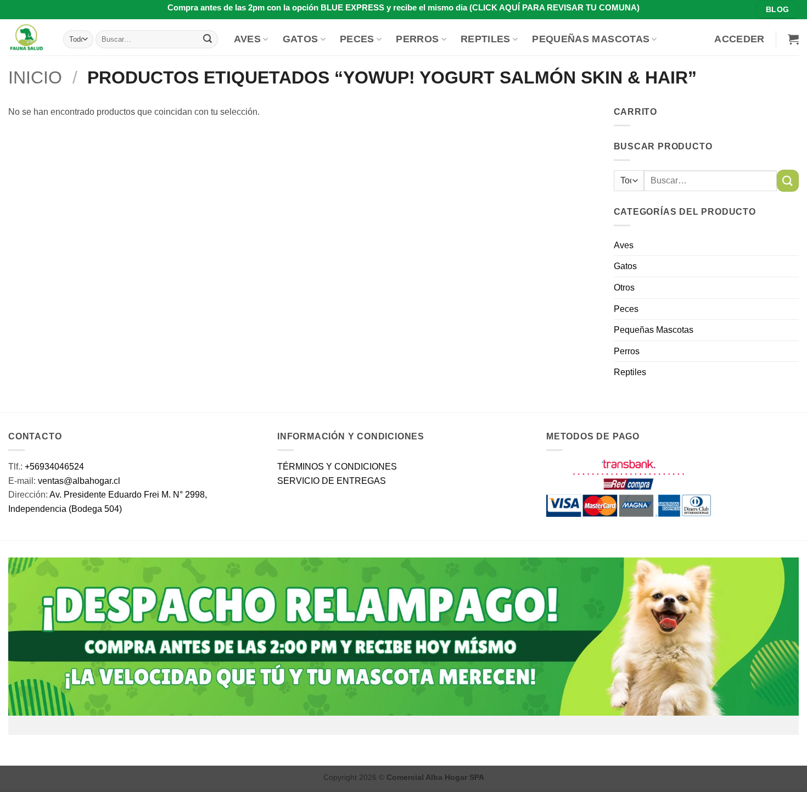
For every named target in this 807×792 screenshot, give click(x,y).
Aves (247, 39)
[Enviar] (207, 39)
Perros (417, 39)
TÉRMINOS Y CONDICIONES (337, 466)
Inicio (35, 77)
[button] (739, 39)
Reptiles (486, 39)
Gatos (300, 39)
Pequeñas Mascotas (590, 39)
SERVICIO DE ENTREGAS (331, 481)
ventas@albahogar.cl (79, 481)
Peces (357, 39)
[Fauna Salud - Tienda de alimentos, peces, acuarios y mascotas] (27, 37)
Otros (624, 287)
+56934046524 (54, 466)
